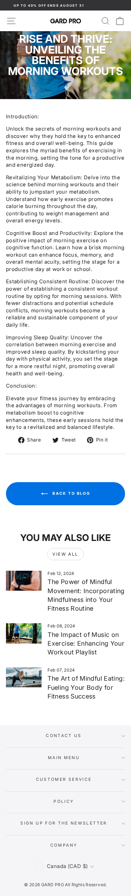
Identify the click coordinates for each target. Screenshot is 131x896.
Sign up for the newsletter (63, 823)
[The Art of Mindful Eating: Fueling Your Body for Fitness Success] (24, 677)
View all (65, 554)
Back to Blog (70, 493)
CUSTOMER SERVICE (64, 779)
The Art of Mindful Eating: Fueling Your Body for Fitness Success (86, 687)
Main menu (64, 757)
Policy (63, 801)
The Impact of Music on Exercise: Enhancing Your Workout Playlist (86, 643)
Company (64, 845)
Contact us (64, 735)
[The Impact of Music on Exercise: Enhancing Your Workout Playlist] (24, 633)
